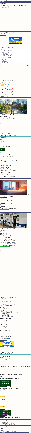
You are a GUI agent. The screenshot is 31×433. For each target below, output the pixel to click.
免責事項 (2, 428)
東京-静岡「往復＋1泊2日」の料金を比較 (5, 56)
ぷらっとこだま (6, 88)
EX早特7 (13, 160)
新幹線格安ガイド (4, 1)
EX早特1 (12, 173)
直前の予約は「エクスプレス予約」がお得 (7, 54)
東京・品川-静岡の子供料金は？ (5, 62)
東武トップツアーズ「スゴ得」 (3, 359)
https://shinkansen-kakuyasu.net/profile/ (5, 367)
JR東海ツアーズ (2, 139)
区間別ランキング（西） (2, 3)
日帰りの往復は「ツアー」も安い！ (6, 52)
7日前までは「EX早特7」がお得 (5, 53)
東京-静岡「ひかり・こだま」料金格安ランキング (6, 50)
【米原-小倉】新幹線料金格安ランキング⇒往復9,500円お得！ (8, 422)
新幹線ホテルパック (7, 84)
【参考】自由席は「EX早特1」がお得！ (6, 55)
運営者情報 (2, 429)
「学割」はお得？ (4, 60)
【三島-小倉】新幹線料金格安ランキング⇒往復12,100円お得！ (8, 423)
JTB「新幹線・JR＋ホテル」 (3, 137)
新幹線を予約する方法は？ (5, 59)
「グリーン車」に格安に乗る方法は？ (6, 57)
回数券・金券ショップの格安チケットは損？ (7, 61)
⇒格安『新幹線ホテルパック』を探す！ (4, 209)
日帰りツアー (9, 313)
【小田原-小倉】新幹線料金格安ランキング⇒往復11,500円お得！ (8, 424)
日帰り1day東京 (6, 86)
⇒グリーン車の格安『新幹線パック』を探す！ (5, 246)
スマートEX (6, 168)
